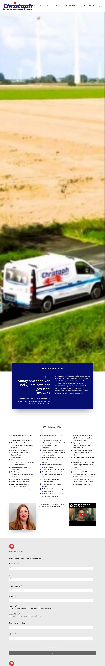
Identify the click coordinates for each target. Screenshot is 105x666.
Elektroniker (33, 608)
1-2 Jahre (14, 616)
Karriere (49, 6)
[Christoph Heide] (18, 6)
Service (42, 6)
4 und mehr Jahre (36, 616)
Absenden (52, 653)
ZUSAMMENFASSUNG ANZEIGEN (52, 647)
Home (36, 6)
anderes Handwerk (46, 608)
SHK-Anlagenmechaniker (19, 608)
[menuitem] (36, 6)
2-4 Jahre (24, 616)
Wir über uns (59, 6)
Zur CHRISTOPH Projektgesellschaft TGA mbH (80, 6)
